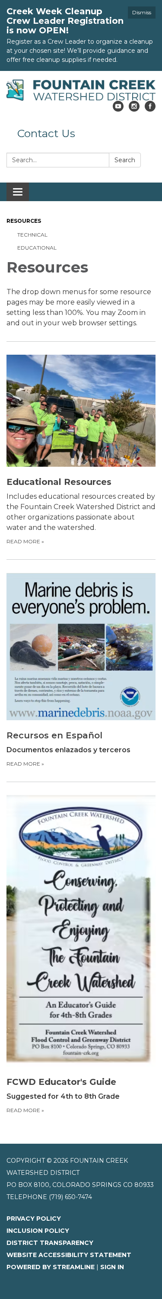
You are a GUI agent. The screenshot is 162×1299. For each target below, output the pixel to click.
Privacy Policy (33, 1218)
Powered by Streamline (50, 1267)
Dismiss (141, 12)
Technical (32, 234)
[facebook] (150, 109)
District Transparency (49, 1243)
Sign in (112, 1267)
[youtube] (118, 109)
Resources (23, 221)
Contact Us (46, 133)
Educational (37, 247)
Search (124, 160)
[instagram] (134, 109)
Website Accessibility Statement (68, 1255)
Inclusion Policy (37, 1231)
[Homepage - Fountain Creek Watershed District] (81, 90)
